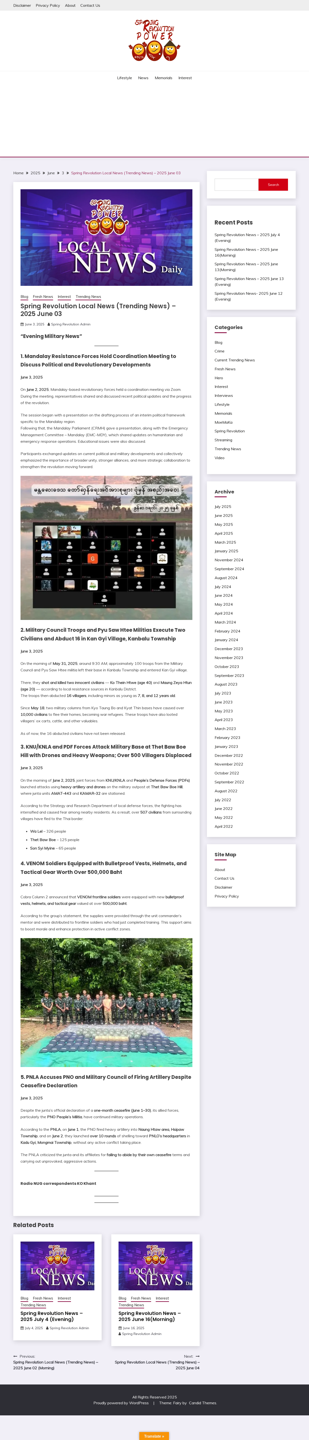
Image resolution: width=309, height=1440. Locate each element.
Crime (220, 351)
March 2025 (225, 542)
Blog (24, 296)
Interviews (224, 395)
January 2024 (226, 639)
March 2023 (225, 728)
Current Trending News (235, 360)
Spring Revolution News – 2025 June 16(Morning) (150, 1316)
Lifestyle (124, 77)
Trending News (88, 296)
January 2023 (226, 746)
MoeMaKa (223, 422)
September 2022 (229, 782)
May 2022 (224, 817)
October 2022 (227, 773)
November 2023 (229, 657)
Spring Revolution (230, 430)
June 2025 (224, 515)
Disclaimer (22, 5)
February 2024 (227, 631)
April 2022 (224, 826)
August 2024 (226, 577)
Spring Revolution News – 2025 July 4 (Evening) (52, 1316)
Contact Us (90, 5)
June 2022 (224, 808)
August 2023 (226, 684)
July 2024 (223, 586)
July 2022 (223, 799)
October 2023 (227, 666)
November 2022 (229, 764)
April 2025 (224, 533)
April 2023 (224, 719)
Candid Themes (202, 1402)
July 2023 (223, 693)
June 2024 (224, 595)
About (70, 5)
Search (273, 185)
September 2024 (229, 568)
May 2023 (224, 711)
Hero (219, 377)
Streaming (223, 439)
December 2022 (229, 755)
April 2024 (224, 613)
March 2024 (225, 622)
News (143, 77)
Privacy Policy (48, 5)
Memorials (163, 77)
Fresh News (43, 296)
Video (220, 457)
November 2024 (229, 559)
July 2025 (223, 506)
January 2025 (226, 550)
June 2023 (224, 702)
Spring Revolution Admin (71, 324)
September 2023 (229, 675)
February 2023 (227, 737)
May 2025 (224, 524)
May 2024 (224, 604)
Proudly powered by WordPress (121, 1402)
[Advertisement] (154, 120)
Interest (185, 77)
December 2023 (229, 648)
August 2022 (226, 790)
